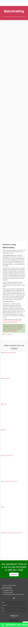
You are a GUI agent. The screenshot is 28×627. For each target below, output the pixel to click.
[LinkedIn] (17, 620)
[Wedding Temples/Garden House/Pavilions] (17, 15)
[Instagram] (14, 620)
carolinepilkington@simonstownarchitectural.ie (13, 594)
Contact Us (14, 574)
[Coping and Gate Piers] (11, 15)
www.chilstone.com (15, 329)
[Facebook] (11, 620)
